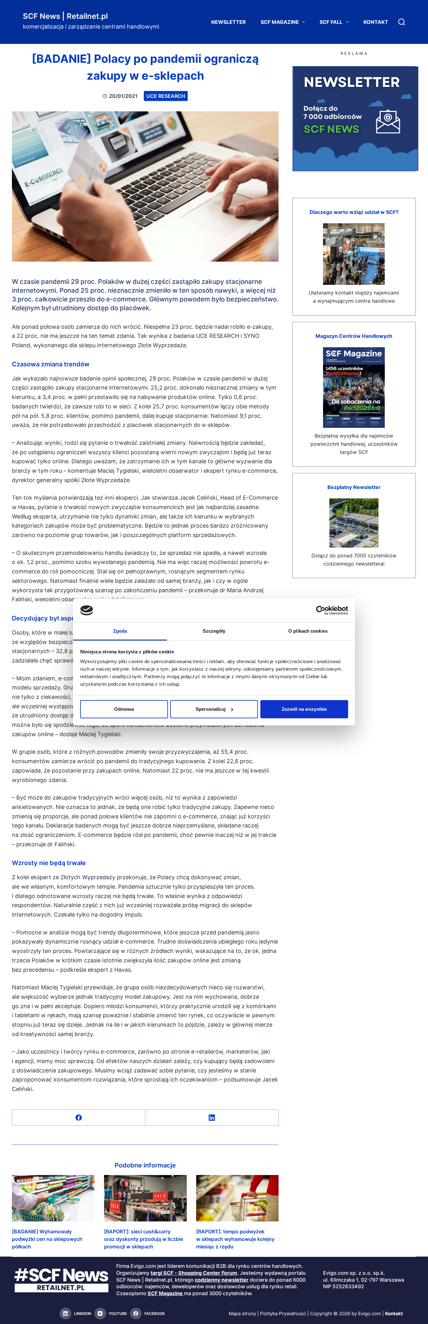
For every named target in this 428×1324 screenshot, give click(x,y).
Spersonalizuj (211, 709)
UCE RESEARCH (165, 96)
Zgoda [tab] (120, 631)
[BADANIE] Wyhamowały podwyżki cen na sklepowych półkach (47, 1239)
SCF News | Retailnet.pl (65, 16)
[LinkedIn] (212, 1118)
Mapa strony (242, 1313)
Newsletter (228, 22)
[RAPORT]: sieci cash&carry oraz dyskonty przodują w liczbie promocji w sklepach (143, 1239)
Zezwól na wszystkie (304, 709)
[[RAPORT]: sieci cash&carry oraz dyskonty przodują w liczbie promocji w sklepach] (145, 1198)
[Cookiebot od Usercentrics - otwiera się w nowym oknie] (320, 610)
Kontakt (375, 22)
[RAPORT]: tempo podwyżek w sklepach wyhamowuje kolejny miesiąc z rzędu (235, 1239)
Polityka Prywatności (283, 1313)
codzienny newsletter (221, 1280)
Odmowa (124, 709)
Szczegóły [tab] (214, 631)
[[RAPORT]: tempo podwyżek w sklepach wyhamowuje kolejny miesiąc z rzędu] (237, 1198)
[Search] (401, 22)
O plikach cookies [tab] (308, 631)
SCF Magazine (280, 22)
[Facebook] (78, 1118)
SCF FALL (331, 22)
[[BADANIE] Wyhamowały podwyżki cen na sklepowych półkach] (53, 1198)
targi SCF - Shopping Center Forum (194, 1273)
